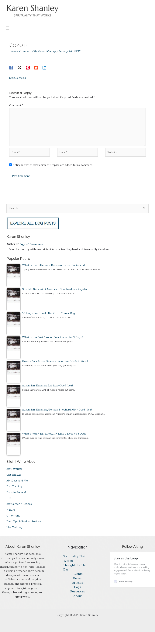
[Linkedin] (44, 67)
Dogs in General (16, 492)
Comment (16, 105)
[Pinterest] (28, 67)
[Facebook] (11, 67)
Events (78, 574)
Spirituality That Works (74, 558)
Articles (77, 583)
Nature (10, 510)
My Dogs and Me (17, 480)
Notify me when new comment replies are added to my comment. (52, 165)
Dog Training (14, 486)
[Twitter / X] (19, 67)
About (77, 596)
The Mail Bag (14, 527)
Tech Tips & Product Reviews (23, 521)
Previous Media (15, 78)
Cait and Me (13, 475)
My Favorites (14, 469)
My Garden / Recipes (19, 504)
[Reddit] (36, 67)
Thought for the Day (75, 567)
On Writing (13, 515)
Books (77, 578)
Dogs (77, 587)
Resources (77, 591)
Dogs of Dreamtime (31, 244)
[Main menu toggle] (8, 28)
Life (8, 498)
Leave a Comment (20, 51)
